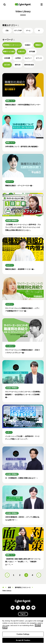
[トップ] (3, 587)
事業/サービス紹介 (9, 51)
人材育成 (18, 58)
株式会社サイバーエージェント (23, 4)
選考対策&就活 (29, 65)
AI (39, 30)
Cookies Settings (23, 634)
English (23, 614)
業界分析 (18, 65)
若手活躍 (32, 51)
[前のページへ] (7, 575)
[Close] (42, 621)
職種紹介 (38, 45)
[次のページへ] (39, 575)
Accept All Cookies (23, 640)
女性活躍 (7, 58)
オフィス (39, 58)
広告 (7, 30)
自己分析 (7, 65)
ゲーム (28, 30)
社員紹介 (28, 45)
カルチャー (28, 58)
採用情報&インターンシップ (12, 45)
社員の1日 (21, 51)
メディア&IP (18, 30)
